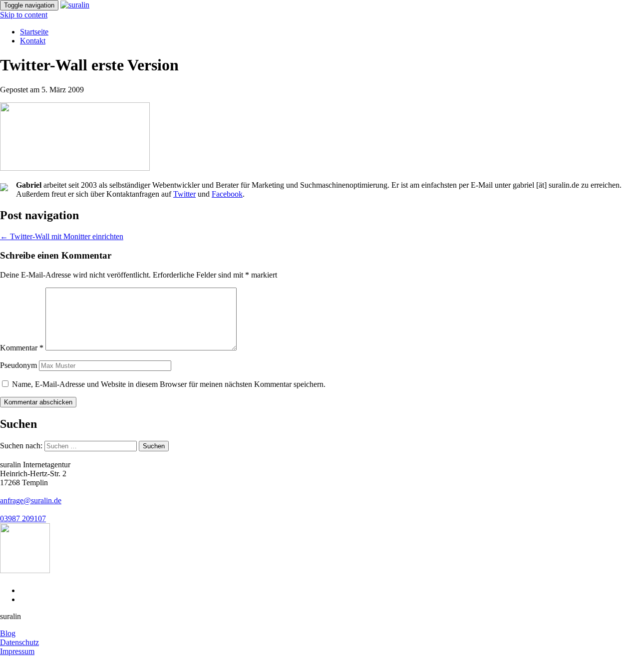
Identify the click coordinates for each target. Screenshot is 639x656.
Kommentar (21, 347)
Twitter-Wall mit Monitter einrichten (61, 236)
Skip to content (23, 14)
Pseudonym (18, 365)
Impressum (17, 651)
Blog (7, 633)
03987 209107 (23, 518)
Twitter (184, 194)
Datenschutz (19, 642)
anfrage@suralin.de (30, 500)
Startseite (34, 31)
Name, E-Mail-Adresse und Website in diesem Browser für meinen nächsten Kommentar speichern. (168, 384)
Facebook (227, 194)
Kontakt (32, 40)
